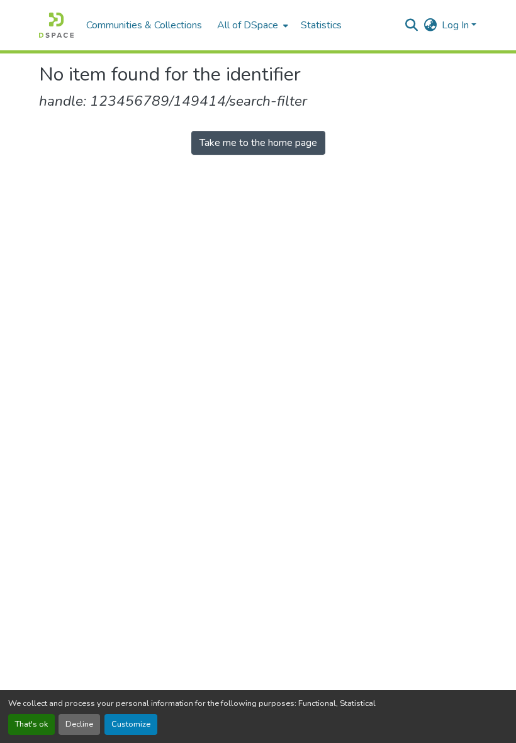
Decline (79, 724)
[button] (56, 25)
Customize (130, 724)
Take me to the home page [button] (258, 143)
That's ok (31, 724)
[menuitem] (251, 25)
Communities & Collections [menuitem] (144, 25)
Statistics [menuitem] (321, 25)
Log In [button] (456, 25)
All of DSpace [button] (247, 25)
